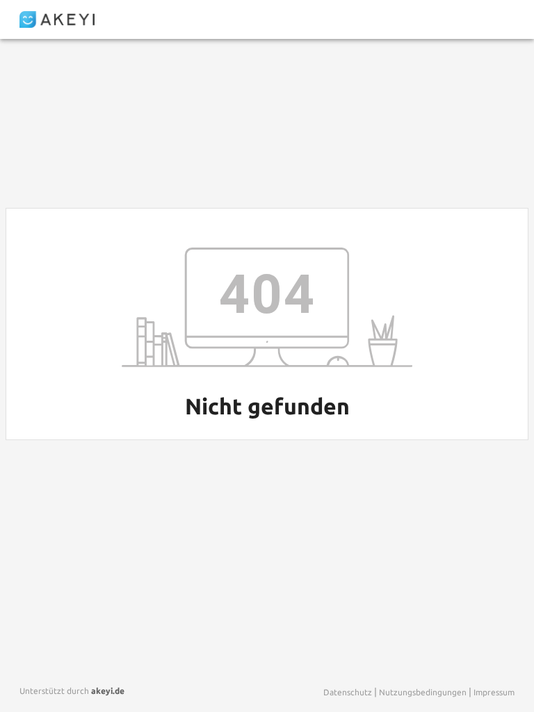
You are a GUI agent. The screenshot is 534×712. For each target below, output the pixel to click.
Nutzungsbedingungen (423, 692)
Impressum (494, 692)
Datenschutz (347, 692)
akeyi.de (107, 690)
